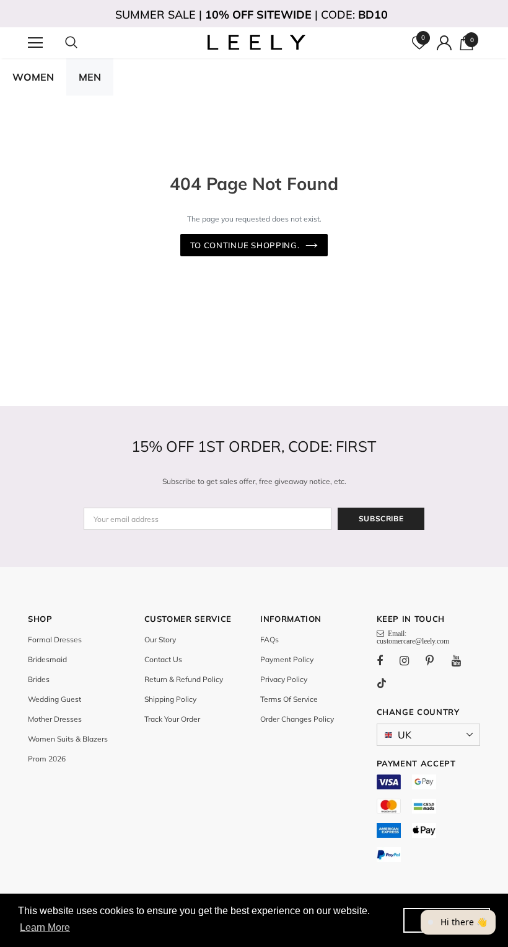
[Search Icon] (83, 43)
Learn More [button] (45, 927)
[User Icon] (444, 42)
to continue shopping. (245, 245)
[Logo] (255, 42)
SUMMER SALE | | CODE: (251, 14)
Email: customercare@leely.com (413, 637)
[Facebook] (388, 660)
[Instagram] (411, 660)
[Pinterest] (437, 660)
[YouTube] (463, 660)
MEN (90, 77)
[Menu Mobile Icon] (35, 42)
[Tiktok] (388, 683)
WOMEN (33, 77)
